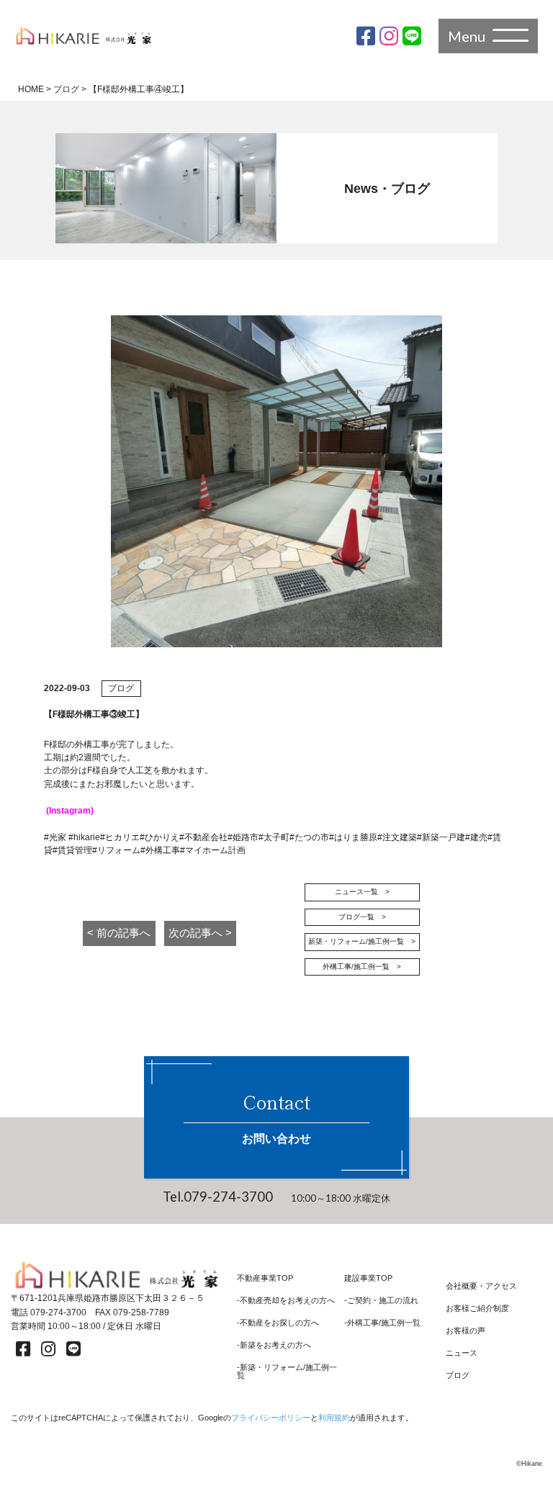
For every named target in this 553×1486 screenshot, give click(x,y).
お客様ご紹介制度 (477, 1308)
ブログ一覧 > (362, 917)
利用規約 (334, 1417)
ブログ (457, 1375)
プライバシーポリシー (270, 1417)
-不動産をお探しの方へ (278, 1323)
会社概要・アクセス (481, 1286)
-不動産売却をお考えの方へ (286, 1301)
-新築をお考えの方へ (274, 1345)
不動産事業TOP (265, 1278)
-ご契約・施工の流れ (381, 1301)
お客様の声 (465, 1331)
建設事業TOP (368, 1278)
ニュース (461, 1353)
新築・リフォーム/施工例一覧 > (361, 941)
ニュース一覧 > (362, 892)
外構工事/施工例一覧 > (362, 967)
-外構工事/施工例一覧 (382, 1323)
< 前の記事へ (118, 933)
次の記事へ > (200, 933)
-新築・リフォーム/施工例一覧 (287, 1371)
